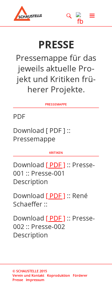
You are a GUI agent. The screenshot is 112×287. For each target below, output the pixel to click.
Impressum (35, 279)
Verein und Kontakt (28, 275)
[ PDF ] (55, 164)
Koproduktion (58, 275)
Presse (17, 279)
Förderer (80, 275)
